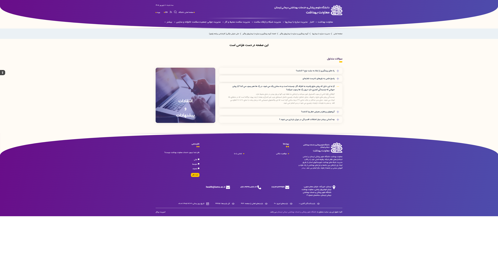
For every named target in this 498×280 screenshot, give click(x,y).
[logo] (289, 10)
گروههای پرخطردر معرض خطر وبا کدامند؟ (318, 111)
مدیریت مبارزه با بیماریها (296, 22)
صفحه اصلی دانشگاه (186, 12)
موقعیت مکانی (281, 153)
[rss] (171, 12)
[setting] (2, 72)
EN (166, 12)
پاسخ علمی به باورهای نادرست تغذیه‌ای (319, 78)
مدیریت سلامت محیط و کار (237, 22)
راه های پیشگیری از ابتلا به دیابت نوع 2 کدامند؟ (315, 70)
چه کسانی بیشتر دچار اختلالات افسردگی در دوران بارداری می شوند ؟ (307, 119)
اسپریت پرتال (160, 212)
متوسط (195, 164)
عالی (196, 159)
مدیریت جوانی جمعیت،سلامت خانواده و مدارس (198, 22)
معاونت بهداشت (325, 22)
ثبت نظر (195, 174)
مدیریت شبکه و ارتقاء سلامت (267, 22)
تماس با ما (238, 153)
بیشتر (169, 22)
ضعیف (195, 168)
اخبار (312, 22)
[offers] (185, 95)
